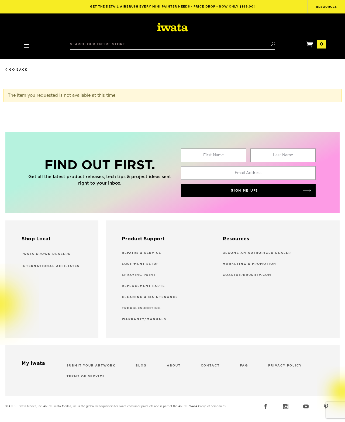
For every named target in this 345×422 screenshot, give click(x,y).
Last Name (283, 155)
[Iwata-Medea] (172, 27)
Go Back (18, 69)
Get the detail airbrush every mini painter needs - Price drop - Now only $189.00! (172, 6)
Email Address (248, 173)
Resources (326, 6)
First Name (213, 155)
